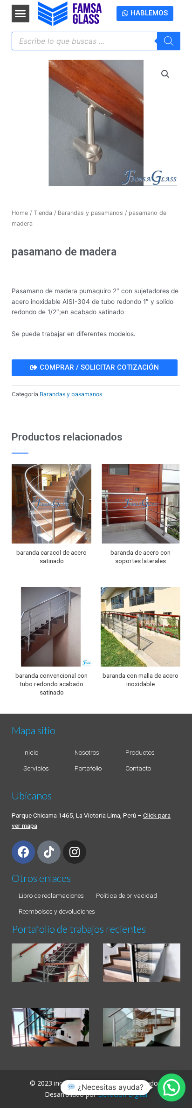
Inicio (30, 752)
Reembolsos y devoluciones (57, 911)
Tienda (43, 212)
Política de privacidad (126, 895)
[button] (20, 13)
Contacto (138, 768)
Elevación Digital (122, 1094)
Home (20, 212)
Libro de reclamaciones (51, 895)
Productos (140, 752)
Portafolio (88, 768)
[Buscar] (168, 41)
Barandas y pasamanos (90, 212)
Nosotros (87, 752)
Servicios (36, 768)
